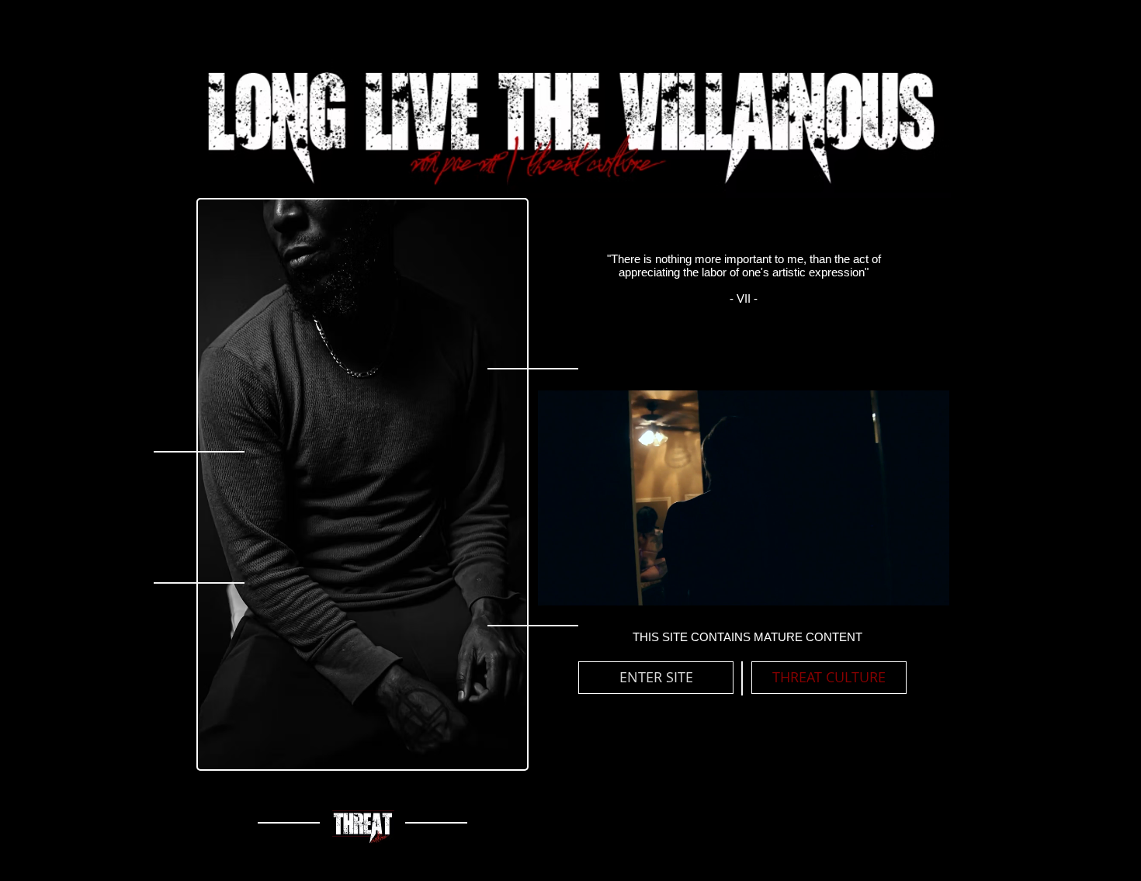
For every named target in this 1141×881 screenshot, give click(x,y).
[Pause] (557, 592)
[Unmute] (584, 592)
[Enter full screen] (929, 592)
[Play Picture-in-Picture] (903, 592)
